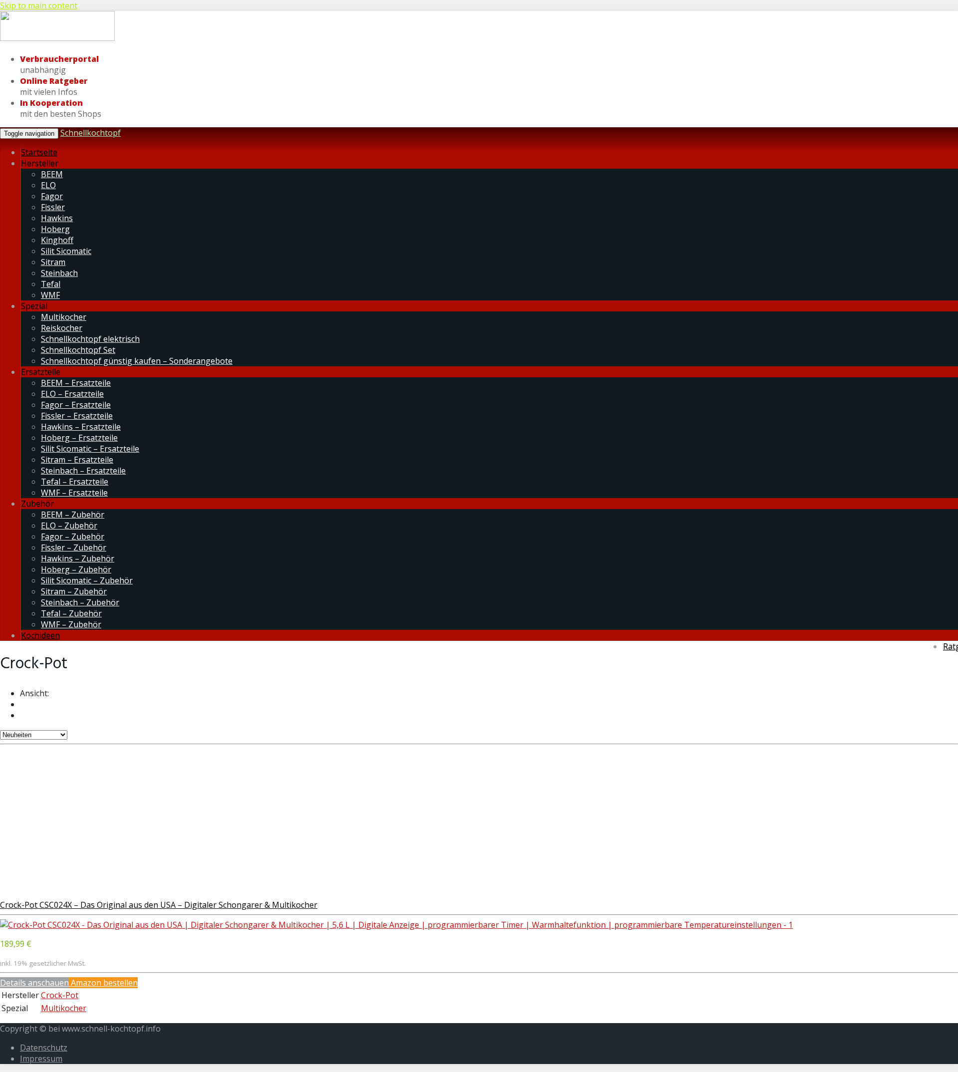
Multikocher (63, 316)
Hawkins (57, 218)
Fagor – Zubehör (72, 536)
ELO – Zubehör (69, 525)
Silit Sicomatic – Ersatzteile (90, 448)
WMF (50, 294)
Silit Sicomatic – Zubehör (87, 580)
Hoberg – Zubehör (76, 569)
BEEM (52, 174)
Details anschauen (34, 982)
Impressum (41, 1058)
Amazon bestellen (103, 982)
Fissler (53, 207)
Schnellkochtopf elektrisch (90, 338)
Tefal (50, 283)
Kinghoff (57, 240)
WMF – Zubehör (71, 624)
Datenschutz (43, 1047)
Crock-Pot (59, 995)
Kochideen (40, 635)
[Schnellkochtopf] (57, 38)
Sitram (53, 262)
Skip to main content (38, 5)
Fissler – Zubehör (73, 547)
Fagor (52, 196)
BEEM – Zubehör (72, 514)
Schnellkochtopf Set (78, 349)
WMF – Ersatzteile (74, 492)
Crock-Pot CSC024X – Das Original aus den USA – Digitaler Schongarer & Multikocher (158, 904)
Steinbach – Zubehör (80, 602)
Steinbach (59, 273)
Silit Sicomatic (66, 251)
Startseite (39, 152)
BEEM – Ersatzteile (76, 382)
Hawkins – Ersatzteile (81, 426)
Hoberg (55, 229)
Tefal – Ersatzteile (74, 481)
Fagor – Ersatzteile (76, 404)
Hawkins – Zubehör (77, 558)
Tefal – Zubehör (71, 613)
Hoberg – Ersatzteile (79, 437)
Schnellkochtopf (90, 132)
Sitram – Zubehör (74, 591)
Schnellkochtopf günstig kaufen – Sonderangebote (137, 360)
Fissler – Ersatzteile (77, 415)
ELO (48, 185)
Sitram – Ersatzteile (77, 459)
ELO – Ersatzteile (72, 393)
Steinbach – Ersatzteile (83, 470)
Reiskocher (61, 327)
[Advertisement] (479, 819)
